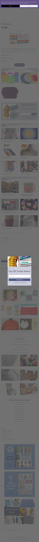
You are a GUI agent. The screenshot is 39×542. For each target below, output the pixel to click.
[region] (19, 4)
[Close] (30, 258)
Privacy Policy (23, 282)
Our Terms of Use (17, 282)
